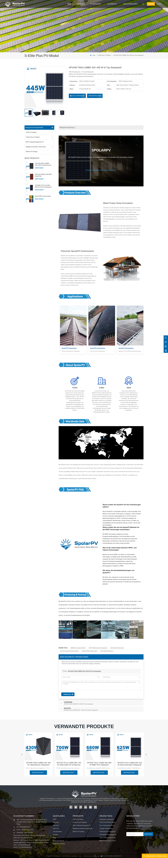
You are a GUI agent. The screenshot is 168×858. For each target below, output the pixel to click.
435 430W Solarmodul (107, 651)
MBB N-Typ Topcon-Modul (78, 648)
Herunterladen (130, 4)
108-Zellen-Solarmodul (117, 648)
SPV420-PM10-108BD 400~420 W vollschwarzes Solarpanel (43, 164)
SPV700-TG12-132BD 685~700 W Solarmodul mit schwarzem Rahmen (69, 764)
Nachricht (112, 4)
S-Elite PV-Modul (31, 132)
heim (69, 4)
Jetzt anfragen (78, 96)
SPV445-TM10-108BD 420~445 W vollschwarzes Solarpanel (38, 764)
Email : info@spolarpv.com (25, 829)
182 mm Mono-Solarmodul (89, 651)
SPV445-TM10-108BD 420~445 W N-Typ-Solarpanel (84, 671)
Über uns (81, 4)
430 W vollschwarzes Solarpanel (98, 648)
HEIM (54, 819)
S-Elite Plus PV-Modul (104, 55)
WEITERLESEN (37, 772)
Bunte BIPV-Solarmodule (43, 196)
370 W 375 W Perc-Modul (107, 822)
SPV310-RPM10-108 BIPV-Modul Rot (43, 175)
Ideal (129, 388)
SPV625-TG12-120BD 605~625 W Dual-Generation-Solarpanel (129, 764)
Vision (74, 388)
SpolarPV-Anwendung (69, 348)
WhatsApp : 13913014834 (25, 832)
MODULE (56, 822)
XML (80, 856)
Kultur (101, 388)
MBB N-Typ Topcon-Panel (107, 840)
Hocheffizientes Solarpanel (107, 834)
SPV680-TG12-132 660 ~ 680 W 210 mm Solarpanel (43, 186)
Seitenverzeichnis (58, 840)
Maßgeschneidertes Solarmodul (36, 147)
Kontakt (151, 4)
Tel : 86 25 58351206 (23, 827)
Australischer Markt (59, 843)
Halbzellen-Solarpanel (106, 819)
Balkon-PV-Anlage (31, 151)
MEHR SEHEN (39, 168)
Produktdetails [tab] (67, 127)
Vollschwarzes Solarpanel (107, 831)
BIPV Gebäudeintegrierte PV (35, 142)
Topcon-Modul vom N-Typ (107, 837)
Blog (54, 837)
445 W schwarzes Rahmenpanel (69, 651)
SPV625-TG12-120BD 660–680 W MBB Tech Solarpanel (99, 764)
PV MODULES (95, 4)
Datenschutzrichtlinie (91, 856)
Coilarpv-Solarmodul (105, 828)
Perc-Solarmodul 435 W (106, 825)
